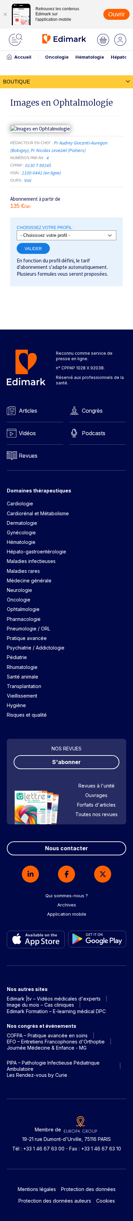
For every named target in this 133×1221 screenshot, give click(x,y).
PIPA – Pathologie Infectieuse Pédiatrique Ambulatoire (53, 1066)
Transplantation (24, 686)
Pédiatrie (17, 657)
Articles (28, 410)
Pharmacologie (24, 619)
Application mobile (66, 914)
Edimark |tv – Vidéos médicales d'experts (54, 999)
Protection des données (88, 1189)
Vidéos (27, 433)
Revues (28, 455)
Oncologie (57, 57)
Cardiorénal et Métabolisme (38, 513)
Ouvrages (96, 795)
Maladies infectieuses (31, 561)
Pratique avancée (27, 638)
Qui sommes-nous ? (66, 895)
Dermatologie (22, 523)
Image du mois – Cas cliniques (40, 1005)
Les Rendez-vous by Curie (37, 1075)
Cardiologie (20, 503)
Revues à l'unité (96, 786)
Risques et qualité (27, 715)
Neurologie (19, 590)
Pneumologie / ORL (28, 628)
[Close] (5, 14)
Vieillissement (22, 696)
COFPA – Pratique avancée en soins (47, 1035)
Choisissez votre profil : (45, 227)
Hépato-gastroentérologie (36, 551)
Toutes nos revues (96, 814)
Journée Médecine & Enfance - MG (47, 1048)
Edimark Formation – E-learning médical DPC (56, 1011)
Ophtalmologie (23, 609)
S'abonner (66, 762)
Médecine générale (29, 580)
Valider (33, 248)
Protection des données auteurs (54, 1201)
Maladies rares (23, 571)
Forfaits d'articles (96, 805)
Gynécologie (21, 532)
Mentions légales (37, 1189)
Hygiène (16, 705)
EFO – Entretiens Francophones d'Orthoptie (56, 1041)
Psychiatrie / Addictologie (35, 648)
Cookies (105, 1201)
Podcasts (93, 433)
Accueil (22, 57)
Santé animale (22, 677)
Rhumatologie (22, 667)
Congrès (92, 410)
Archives (66, 904)
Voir (28, 180)
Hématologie (89, 57)
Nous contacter (66, 848)
